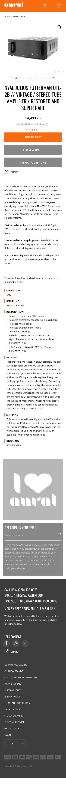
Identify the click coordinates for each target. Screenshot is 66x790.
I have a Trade (33, 150)
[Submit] (59, 535)
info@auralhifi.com (29, 595)
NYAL (23, 16)
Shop (15, 16)
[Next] (55, 78)
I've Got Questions (33, 162)
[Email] (25, 643)
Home (7, 16)
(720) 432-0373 (27, 589)
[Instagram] (15, 643)
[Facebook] (6, 643)
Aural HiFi (27, 765)
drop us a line (25, 430)
